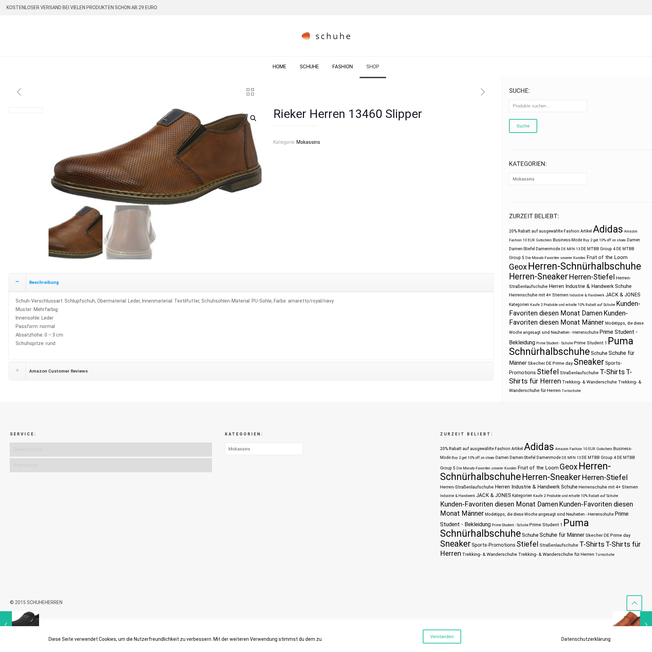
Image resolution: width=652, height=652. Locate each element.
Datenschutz (28, 449)
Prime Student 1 (590, 342)
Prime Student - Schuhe (554, 343)
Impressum (26, 465)
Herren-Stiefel (592, 277)
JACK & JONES (622, 295)
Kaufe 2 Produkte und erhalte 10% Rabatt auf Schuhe (572, 305)
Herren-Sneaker (538, 276)
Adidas (608, 229)
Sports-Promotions (493, 545)
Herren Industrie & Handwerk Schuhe (590, 286)
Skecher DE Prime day (550, 363)
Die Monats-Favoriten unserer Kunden (555, 258)
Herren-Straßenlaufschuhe (467, 487)
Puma (620, 341)
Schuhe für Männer (562, 535)
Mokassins (308, 142)
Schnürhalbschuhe (549, 351)
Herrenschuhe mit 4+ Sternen (538, 294)
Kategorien (519, 304)
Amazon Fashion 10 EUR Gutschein (583, 449)
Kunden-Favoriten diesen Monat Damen (499, 504)
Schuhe (599, 353)
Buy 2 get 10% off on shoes (604, 240)
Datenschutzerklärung (586, 639)
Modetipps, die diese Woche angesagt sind (525, 514)
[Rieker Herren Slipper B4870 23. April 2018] (19, 624)
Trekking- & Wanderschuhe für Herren (556, 554)
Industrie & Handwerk (586, 295)
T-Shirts (612, 371)
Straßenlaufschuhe (579, 372)
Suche (523, 125)
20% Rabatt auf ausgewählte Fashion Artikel (550, 231)
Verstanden (442, 636)
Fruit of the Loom (607, 257)
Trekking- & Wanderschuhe (589, 381)
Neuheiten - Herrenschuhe (574, 332)
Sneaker (589, 362)
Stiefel (548, 371)
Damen (633, 240)
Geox (518, 267)
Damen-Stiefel (522, 248)
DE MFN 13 (570, 249)
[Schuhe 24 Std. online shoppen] (326, 35)
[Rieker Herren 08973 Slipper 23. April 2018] (632, 624)
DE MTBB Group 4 (598, 248)
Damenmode (548, 248)
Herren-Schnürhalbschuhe (584, 266)
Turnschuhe (571, 391)
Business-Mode (567, 240)
